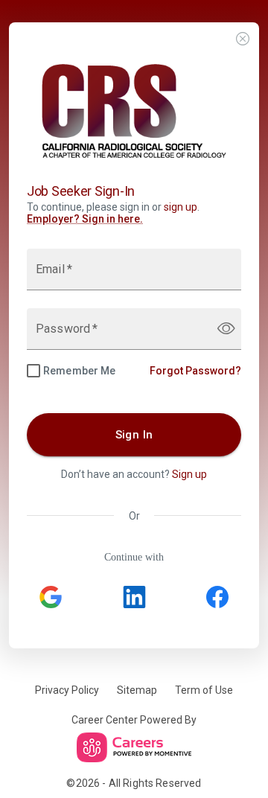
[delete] (242, 39)
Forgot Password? (195, 371)
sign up (180, 207)
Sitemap (137, 690)
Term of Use (204, 690)
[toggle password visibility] (226, 328)
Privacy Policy (67, 690)
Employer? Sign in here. (85, 219)
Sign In (134, 434)
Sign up (189, 474)
